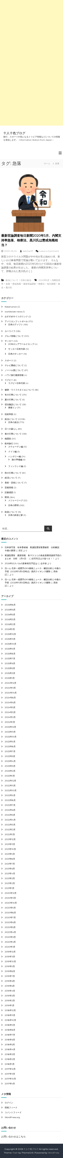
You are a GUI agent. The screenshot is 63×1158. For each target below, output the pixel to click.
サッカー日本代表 (16, 349)
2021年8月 (10, 859)
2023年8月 (10, 746)
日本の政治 (26, 280)
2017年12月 (10, 1069)
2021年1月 (9, 888)
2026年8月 (10, 604)
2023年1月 (10, 775)
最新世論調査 (29, 284)
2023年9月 (10, 741)
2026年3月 (10, 619)
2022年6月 (10, 810)
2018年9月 (10, 1025)
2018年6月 (10, 1039)
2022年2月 (10, 829)
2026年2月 (10, 624)
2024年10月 (11, 692)
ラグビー (9, 380)
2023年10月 (10, 736)
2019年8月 (10, 971)
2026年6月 (10, 609)
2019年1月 (9, 1005)
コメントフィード (13, 1112)
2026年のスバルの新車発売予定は (21, 563)
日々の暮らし (11, 429)
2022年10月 (10, 790)
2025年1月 (10, 678)
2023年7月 (10, 751)
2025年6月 (10, 663)
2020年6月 (10, 922)
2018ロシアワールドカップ (21, 344)
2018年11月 (10, 1015)
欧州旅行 (9, 443)
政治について (12, 280)
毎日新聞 (51, 284)
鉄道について (11, 512)
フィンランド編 (15, 466)
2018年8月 (10, 1030)
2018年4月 (10, 1049)
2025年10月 (10, 644)
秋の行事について (13, 473)
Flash (15, 1152)
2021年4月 (10, 873)
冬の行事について (13, 394)
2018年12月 (10, 1010)
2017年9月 (10, 1083)
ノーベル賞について (14, 370)
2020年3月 (10, 937)
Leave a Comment (49, 251)
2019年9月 (10, 966)
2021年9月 (10, 854)
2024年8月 (10, 697)
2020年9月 (10, 907)
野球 (7, 497)
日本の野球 (13, 505)
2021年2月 (10, 883)
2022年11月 (10, 785)
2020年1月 (10, 946)
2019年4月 (10, 990)
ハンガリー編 (14, 456)
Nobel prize (11, 306)
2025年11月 (10, 639)
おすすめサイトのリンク (16, 316)
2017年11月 (10, 1073)
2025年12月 (10, 634)
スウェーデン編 (15, 446)
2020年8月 (10, 912)
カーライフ (10, 331)
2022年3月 (10, 824)
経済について (11, 477)
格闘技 (8, 438)
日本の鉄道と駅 (15, 515)
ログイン (9, 1102)
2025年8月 (10, 653)
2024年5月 (10, 707)
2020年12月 (10, 893)
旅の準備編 (17, 459)
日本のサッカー (15, 353)
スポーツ (9, 360)
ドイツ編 (12, 451)
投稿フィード (11, 1107)
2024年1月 (10, 722)
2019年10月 (10, 961)
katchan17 (28, 251)
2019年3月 (10, 995)
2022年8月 (10, 800)
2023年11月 (10, 731)
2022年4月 (10, 819)
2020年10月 (11, 902)
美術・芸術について (14, 482)
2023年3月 (10, 766)
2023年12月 (10, 727)
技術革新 (9, 414)
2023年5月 (10, 756)
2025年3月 (10, 673)
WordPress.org (12, 1117)
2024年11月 (10, 687)
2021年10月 (10, 849)
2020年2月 (10, 942)
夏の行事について (13, 399)
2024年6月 (10, 702)
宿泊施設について (13, 404)
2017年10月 (10, 1078)
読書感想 (9, 492)
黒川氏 (9, 287)
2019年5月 (10, 986)
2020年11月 (10, 898)
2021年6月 (10, 868)
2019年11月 (10, 956)
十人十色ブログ (14, 133)
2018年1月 (10, 1064)
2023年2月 (10, 771)
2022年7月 (10, 805)
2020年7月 (10, 917)
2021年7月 (10, 863)
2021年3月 (10, 878)
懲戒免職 (16, 284)
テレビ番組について (14, 365)
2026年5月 (10, 614)
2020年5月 (43, 280)
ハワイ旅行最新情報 (14, 375)
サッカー (9, 341)
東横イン (12, 407)
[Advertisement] (31, 31)
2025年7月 (10, 658)
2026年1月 (10, 629)
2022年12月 (10, 780)
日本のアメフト (15, 324)
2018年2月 (10, 1059)
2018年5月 (10, 1044)
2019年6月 (10, 981)
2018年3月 (10, 1054)
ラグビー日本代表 (16, 383)
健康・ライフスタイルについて (19, 389)
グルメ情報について (14, 336)
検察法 (41, 284)
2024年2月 (10, 717)
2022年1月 (10, 834)
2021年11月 (10, 844)
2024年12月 (10, 683)
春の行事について (13, 433)
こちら (22, 1136)
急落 (8, 284)
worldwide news (13, 311)
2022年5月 (10, 815)
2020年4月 (10, 932)
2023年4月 (10, 761)
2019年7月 (10, 976)
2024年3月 (10, 712)
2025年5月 (10, 668)
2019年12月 (10, 951)
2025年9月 (10, 648)
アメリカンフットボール (16, 321)
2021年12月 (10, 839)
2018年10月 (10, 1020)
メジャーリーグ (15, 500)
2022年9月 (10, 795)
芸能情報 (9, 487)
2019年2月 (10, 1000)
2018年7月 (10, 1034)
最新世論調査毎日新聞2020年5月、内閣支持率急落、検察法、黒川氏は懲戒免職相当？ (31, 240)
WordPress (53, 1152)
